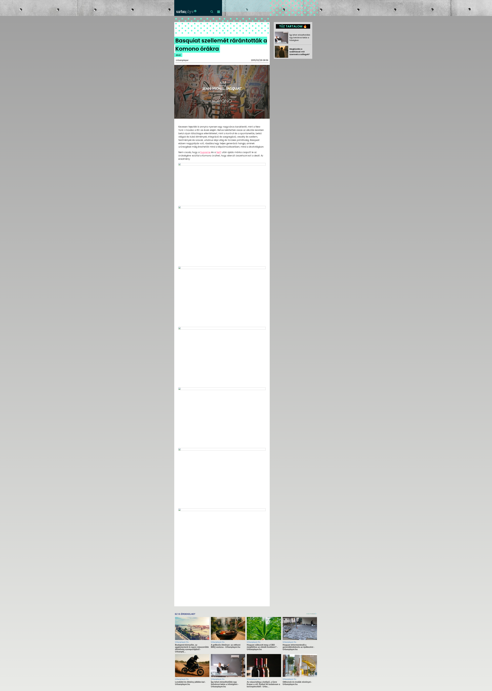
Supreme (205, 152)
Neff (218, 152)
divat (178, 54)
